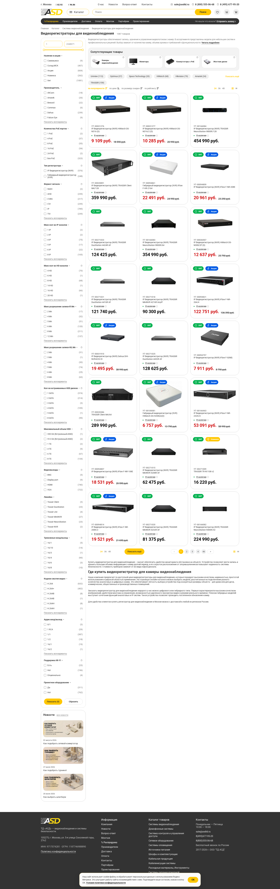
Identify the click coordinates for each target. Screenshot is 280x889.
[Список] (236, 88)
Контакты (147, 4)
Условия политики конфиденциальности (106, 883)
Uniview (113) (97, 76)
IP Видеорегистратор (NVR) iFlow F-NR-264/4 (212, 300)
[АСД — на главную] (52, 12)
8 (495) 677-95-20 (229, 4)
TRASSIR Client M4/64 (101, 414)
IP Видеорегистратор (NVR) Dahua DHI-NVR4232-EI (109, 357)
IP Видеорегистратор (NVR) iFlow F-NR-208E (214, 187)
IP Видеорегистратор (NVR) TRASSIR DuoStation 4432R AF (160, 357)
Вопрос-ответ (129, 4)
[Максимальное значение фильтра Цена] (83, 50)
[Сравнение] (227, 12)
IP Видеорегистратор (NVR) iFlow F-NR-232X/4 (212, 414)
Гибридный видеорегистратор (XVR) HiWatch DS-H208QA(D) (160, 414)
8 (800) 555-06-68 (204, 4)
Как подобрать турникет (55, 770)
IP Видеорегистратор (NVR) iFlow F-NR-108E (112, 471)
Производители (70, 21)
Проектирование (141, 21)
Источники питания (159, 849)
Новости (113, 4)
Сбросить (73, 701)
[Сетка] (233, 88)
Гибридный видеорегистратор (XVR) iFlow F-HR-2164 (163, 186)
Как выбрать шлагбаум (54, 797)
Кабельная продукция (161, 858)
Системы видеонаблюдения (164, 824)
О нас (101, 4)
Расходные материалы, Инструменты (169, 867)
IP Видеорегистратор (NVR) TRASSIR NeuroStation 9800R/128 (211, 130)
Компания (106, 824)
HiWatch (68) (163, 76)
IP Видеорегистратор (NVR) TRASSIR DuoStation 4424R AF (108, 243)
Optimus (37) (116, 76)
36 (219, 88)
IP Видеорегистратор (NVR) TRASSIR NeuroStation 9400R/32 (211, 528)
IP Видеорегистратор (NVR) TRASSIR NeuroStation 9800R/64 (160, 243)
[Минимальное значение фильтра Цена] (44, 50)
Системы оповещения (160, 845)
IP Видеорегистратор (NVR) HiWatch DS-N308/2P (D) (212, 243)
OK (193, 879)
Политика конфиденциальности (58, 851)
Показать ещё (232, 76)
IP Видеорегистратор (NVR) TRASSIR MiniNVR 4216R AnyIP (160, 300)
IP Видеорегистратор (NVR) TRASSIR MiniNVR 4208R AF (160, 471)
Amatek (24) (200, 76)
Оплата (98, 21)
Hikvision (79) (182, 76)
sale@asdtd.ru (181, 4)
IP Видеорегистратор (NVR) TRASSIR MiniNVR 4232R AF (160, 528)
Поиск (203, 12)
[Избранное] (217, 12)
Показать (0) (53, 701)
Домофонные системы (161, 828)
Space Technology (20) (139, 76)
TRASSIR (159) (97, 83)
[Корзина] (236, 12)
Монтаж (110, 21)
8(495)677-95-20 (204, 836)
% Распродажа (51, 21)
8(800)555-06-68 (204, 840)
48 (223, 88)
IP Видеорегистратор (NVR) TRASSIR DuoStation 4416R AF (108, 300)
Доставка (86, 21)
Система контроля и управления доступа (166, 835)
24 (215, 88)
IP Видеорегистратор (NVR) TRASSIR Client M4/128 (111, 186)
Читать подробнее (210, 42)
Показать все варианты (55, 122)
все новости (62, 715)
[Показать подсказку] (81, 128)
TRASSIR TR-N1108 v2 (204, 471)
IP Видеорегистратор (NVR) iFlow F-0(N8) (213, 357)
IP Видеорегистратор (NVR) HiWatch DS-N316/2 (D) (161, 130)
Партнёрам (123, 21)
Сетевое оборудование (161, 840)
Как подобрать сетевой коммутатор (60, 743)
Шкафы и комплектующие (163, 854)
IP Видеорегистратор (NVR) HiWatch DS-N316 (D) (110, 130)
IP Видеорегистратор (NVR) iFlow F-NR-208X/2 (109, 528)
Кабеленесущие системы (162, 863)
